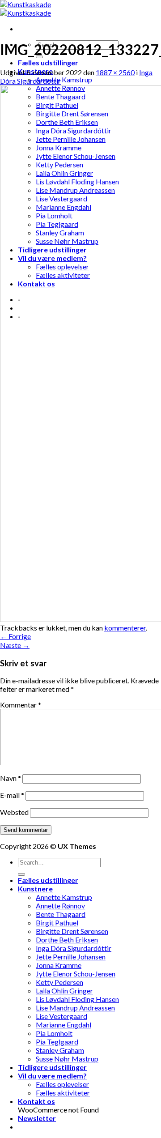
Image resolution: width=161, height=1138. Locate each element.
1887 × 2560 (115, 72)
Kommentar (20, 704)
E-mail (12, 795)
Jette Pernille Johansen (71, 956)
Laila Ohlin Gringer (64, 990)
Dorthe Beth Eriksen (67, 939)
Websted (14, 812)
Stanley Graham (60, 1050)
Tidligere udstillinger (52, 1067)
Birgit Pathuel (57, 922)
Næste (15, 645)
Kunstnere (35, 888)
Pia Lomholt (54, 1033)
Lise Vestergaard (61, 1016)
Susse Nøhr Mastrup (67, 1058)
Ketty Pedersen (59, 982)
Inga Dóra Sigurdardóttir (73, 948)
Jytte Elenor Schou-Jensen (75, 973)
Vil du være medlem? (52, 1075)
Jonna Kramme (58, 965)
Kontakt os (36, 1101)
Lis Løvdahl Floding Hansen (77, 999)
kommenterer (125, 627)
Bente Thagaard (60, 914)
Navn (10, 778)
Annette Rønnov (60, 905)
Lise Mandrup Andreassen (75, 1007)
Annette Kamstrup (64, 79)
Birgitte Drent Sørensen (72, 931)
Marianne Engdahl (63, 1024)
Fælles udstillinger (48, 62)
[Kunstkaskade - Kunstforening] (25, 8)
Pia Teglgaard (57, 1041)
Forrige (15, 636)
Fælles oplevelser (62, 1084)
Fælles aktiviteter (63, 1092)
